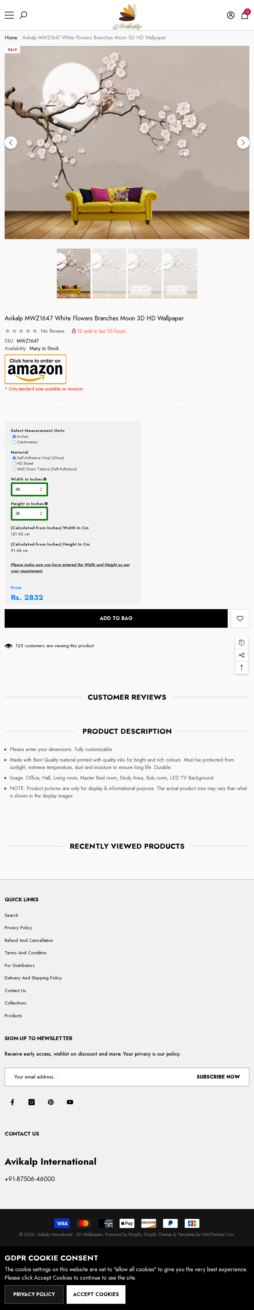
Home (11, 37)
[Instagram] (31, 1102)
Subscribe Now (218, 1076)
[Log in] (230, 15)
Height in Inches (58, 504)
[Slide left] (11, 142)
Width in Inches (57, 479)
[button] (23, 15)
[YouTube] (70, 1102)
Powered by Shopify (123, 1234)
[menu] (9, 15)
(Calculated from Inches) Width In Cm (50, 528)
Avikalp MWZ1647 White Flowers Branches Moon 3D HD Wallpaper (94, 318)
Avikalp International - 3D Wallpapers (70, 1234)
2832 (33, 597)
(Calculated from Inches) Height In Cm (50, 544)
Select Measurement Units (38, 430)
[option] (127, 143)
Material (19, 452)
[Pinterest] (51, 1102)
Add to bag (116, 618)
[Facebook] (12, 1102)
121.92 (17, 534)
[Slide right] (243, 142)
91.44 (16, 550)
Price (16, 588)
